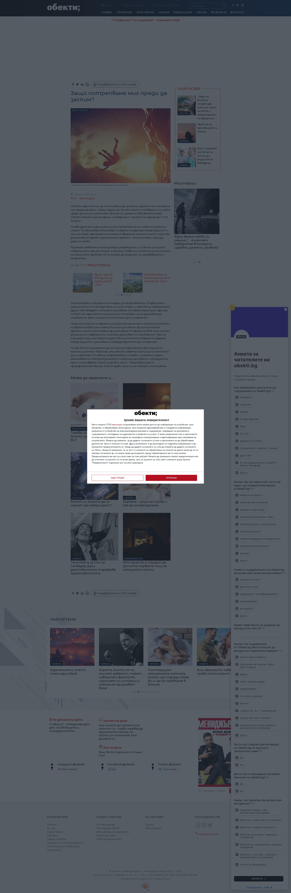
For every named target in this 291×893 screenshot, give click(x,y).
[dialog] (145, 446)
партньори (117, 424)
